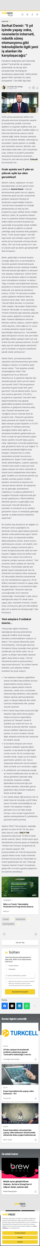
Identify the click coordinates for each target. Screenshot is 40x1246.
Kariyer (5, 21)
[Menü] (37, 15)
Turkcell (6, 919)
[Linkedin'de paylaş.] (20, 1006)
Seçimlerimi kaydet (20, 992)
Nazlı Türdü (7, 1140)
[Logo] (7, 14)
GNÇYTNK (24, 833)
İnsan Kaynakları (8, 924)
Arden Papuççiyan (10, 1191)
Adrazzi (6, 911)
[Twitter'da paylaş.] (12, 1006)
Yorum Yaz (20, 943)
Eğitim (5, 1087)
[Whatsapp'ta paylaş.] (27, 1006)
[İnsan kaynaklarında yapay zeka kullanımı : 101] (20, 1074)
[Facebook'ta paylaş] (5, 1006)
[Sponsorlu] (20, 887)
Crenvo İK (7, 1098)
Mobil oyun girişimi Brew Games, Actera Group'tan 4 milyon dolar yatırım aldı (17, 1184)
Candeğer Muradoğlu (11, 1059)
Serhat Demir (20, 919)
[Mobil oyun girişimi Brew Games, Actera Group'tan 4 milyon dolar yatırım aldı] (20, 1168)
